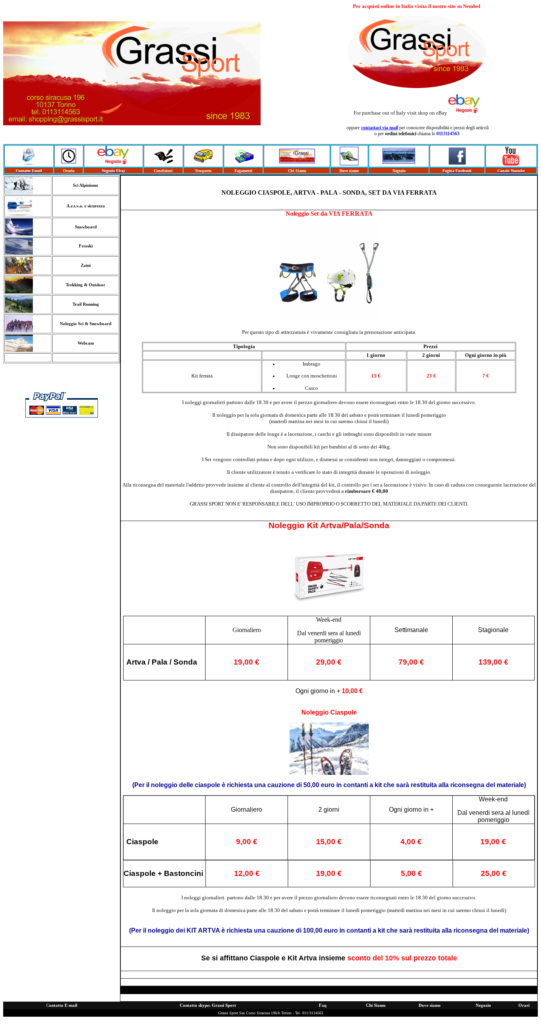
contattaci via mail (379, 127)
